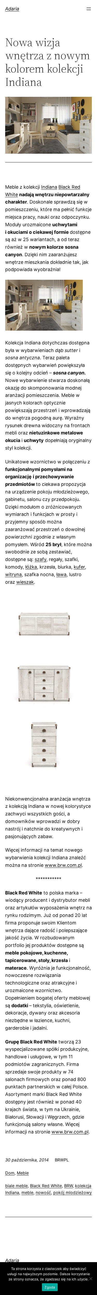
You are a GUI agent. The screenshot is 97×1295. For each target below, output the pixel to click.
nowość (43, 1192)
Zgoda (49, 1287)
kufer (79, 567)
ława (61, 574)
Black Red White (46, 1185)
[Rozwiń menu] (89, 9)
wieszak (25, 582)
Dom (9, 1172)
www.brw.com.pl (63, 865)
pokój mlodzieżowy (72, 1192)
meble (27, 1192)
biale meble (16, 1185)
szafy (40, 559)
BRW (68, 1185)
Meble (23, 1172)
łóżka (31, 567)
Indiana (49, 187)
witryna (13, 574)
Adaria (12, 8)
